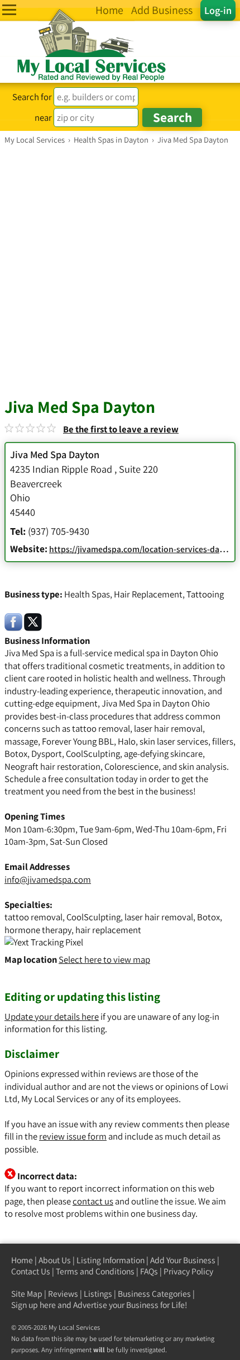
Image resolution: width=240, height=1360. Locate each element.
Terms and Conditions (95, 1271)
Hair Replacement (148, 594)
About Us (55, 1260)
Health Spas (87, 594)
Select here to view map (104, 959)
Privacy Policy (188, 1271)
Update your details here (51, 1016)
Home (22, 1260)
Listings (98, 1293)
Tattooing (205, 594)
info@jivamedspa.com (47, 879)
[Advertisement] (120, 270)
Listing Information (110, 1260)
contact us (93, 1201)
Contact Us (30, 1271)
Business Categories (154, 1293)
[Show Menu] (9, 9)
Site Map (26, 1293)
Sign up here (33, 1305)
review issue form (73, 1136)
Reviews (63, 1293)
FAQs (149, 1271)
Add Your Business (182, 1260)
